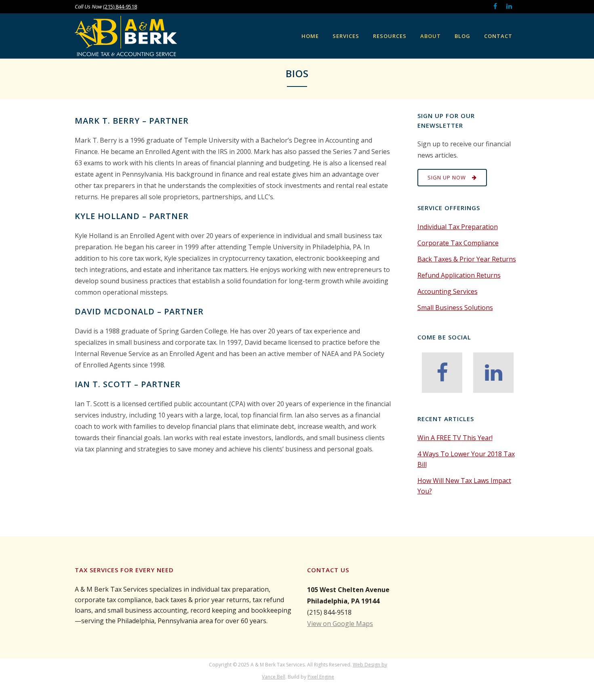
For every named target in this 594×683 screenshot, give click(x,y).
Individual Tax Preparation (457, 226)
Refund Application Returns (459, 275)
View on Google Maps (340, 623)
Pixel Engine (321, 676)
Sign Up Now (447, 177)
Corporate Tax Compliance (458, 242)
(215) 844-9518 (120, 6)
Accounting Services (447, 291)
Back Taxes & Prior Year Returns (466, 259)
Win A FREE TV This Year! (455, 437)
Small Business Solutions (455, 307)
